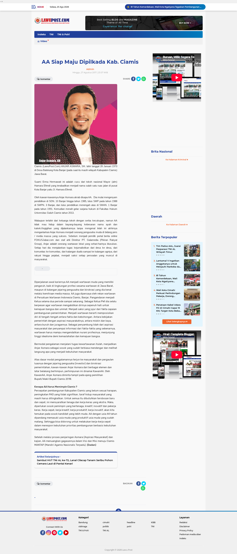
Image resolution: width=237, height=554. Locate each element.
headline (131, 522)
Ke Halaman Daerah (176, 224)
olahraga (83, 526)
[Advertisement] (177, 123)
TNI (51, 34)
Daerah (156, 216)
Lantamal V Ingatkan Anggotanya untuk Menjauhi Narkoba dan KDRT (168, 263)
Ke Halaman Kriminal (176, 159)
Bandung (83, 522)
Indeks (42, 34)
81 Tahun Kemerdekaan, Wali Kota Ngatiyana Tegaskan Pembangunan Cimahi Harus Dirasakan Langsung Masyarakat (167, 7)
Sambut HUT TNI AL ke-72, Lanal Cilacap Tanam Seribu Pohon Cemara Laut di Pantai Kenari (75, 462)
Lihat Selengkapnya (176, 321)
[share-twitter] (138, 79)
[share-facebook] (133, 79)
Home (40, 6)
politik (106, 526)
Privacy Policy (186, 530)
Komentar (45, 79)
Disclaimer (184, 526)
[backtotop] (118, 511)
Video (43, 41)
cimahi (106, 522)
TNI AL (106, 530)
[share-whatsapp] (143, 79)
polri (129, 526)
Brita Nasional (161, 151)
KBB (153, 522)
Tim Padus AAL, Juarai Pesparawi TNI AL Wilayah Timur (168, 249)
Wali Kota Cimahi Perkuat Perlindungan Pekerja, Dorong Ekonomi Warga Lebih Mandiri (168, 293)
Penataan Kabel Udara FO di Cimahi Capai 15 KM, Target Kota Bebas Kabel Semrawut (168, 308)
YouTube (68, 536)
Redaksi (183, 522)
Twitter (62, 536)
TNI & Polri (63, 34)
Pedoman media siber (190, 534)
